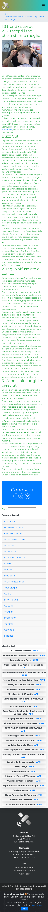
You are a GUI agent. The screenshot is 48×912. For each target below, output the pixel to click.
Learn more (36, 905)
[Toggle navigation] (43, 5)
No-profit (9, 521)
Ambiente (10, 551)
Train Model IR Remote (24, 871)
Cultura (8, 605)
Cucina (8, 563)
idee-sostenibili (13, 533)
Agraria (8, 623)
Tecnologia (10, 587)
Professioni (10, 617)
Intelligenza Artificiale (16, 557)
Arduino (9, 545)
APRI (35, 651)
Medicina (9, 575)
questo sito (7, 130)
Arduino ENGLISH (14, 539)
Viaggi (8, 569)
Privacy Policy (24, 874)
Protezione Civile (14, 527)
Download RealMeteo (24, 867)
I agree (24, 909)
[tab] (24, 521)
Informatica (11, 599)
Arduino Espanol (14, 581)
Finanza (9, 635)
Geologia (9, 629)
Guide (7, 593)
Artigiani (9, 611)
